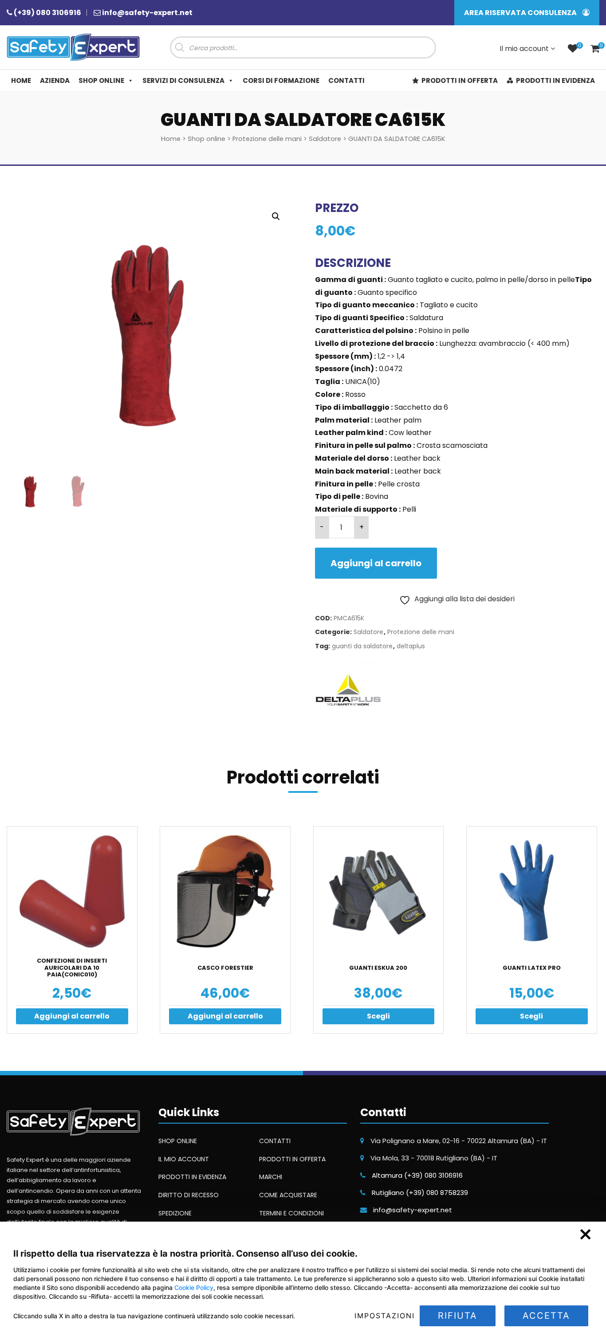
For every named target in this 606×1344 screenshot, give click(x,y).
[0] (573, 49)
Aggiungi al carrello (376, 563)
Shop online (101, 80)
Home (21, 80)
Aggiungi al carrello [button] (72, 1016)
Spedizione (175, 1213)
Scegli (378, 1016)
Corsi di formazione (281, 80)
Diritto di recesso (188, 1195)
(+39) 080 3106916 (47, 13)
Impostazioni (384, 1315)
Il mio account (525, 48)
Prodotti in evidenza (555, 80)
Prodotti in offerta (459, 80)
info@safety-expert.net (147, 13)
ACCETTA (546, 1315)
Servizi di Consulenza (183, 80)
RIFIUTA (457, 1315)
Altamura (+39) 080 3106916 (417, 1175)
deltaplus (411, 646)
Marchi (270, 1176)
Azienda (55, 80)
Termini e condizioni (291, 1213)
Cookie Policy (193, 1287)
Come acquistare (288, 1195)
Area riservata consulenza (521, 13)
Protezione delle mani (267, 138)
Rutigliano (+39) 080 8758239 (420, 1192)
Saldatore (325, 138)
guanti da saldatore (362, 646)
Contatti (346, 80)
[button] (276, 216)
